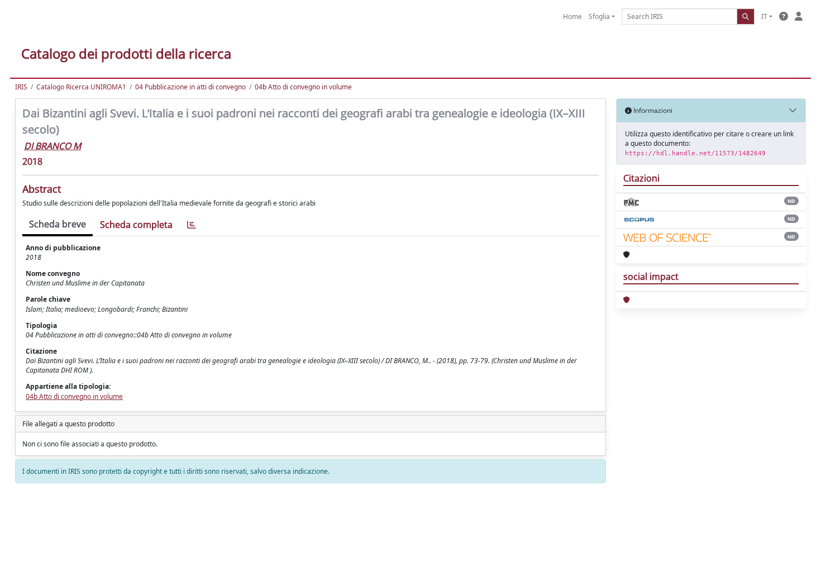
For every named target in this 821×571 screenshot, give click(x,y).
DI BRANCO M (52, 146)
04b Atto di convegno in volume (303, 87)
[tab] (191, 225)
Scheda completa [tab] (136, 224)
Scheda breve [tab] (57, 224)
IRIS (21, 87)
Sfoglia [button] (599, 16)
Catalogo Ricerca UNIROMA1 (81, 87)
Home (572, 16)
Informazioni (652, 110)
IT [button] (764, 16)
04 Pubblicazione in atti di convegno (190, 87)
